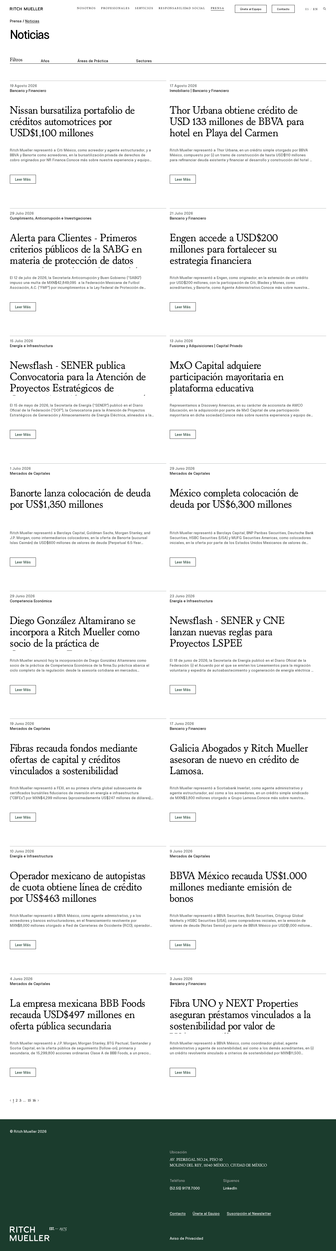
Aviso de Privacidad (186, 1238)
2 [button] (17, 1100)
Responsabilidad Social (182, 8)
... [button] (24, 1100)
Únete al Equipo (250, 9)
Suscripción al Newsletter (249, 1213)
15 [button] (29, 1100)
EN (315, 9)
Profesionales (115, 8)
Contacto (283, 9)
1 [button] (13, 1100)
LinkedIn (230, 1188)
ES (307, 9)
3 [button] (20, 1100)
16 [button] (34, 1100)
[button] (10, 1101)
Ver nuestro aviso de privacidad (47, 1212)
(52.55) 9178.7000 (185, 1188)
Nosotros (86, 8)
